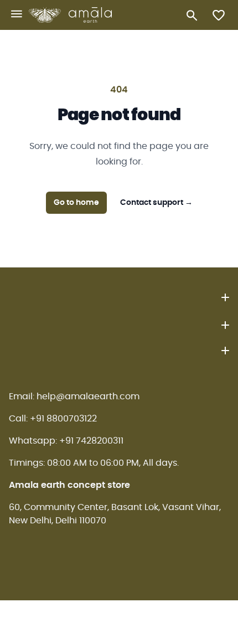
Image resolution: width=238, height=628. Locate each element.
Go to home (76, 203)
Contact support (156, 203)
